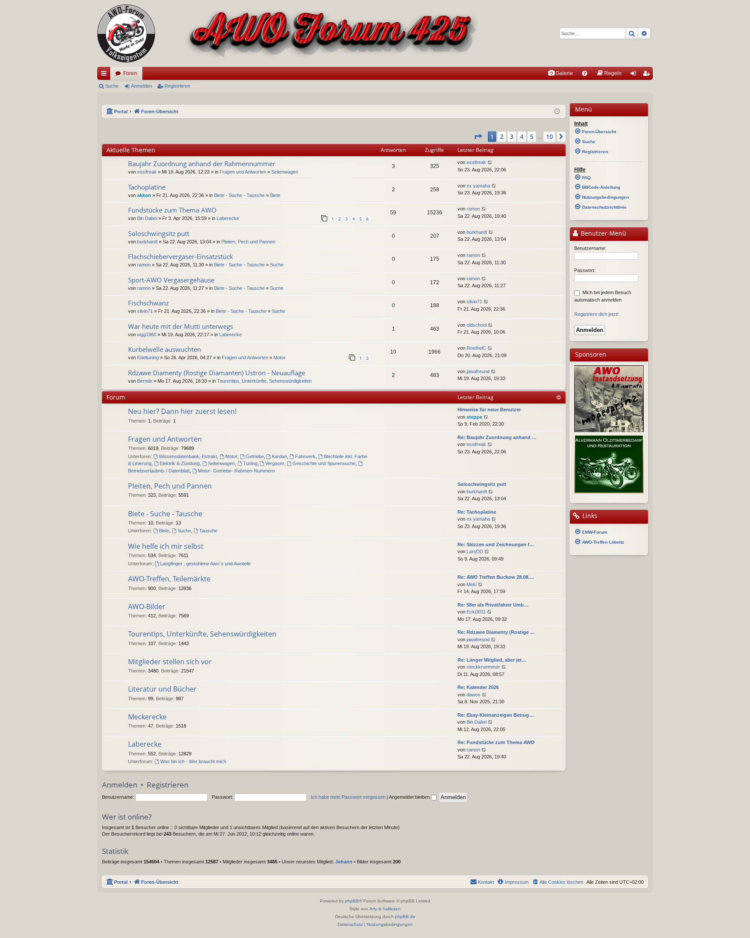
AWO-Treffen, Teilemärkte (169, 579)
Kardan (279, 456)
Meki (472, 584)
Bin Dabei (147, 218)
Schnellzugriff (105, 75)
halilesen (392, 908)
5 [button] (531, 136)
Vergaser (274, 463)
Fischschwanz (148, 302)
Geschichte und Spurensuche (324, 463)
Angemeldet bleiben (410, 797)
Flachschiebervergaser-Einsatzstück (180, 256)
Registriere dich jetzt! (596, 314)
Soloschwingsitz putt (158, 233)
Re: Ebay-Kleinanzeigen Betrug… (495, 715)
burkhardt (147, 241)
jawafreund (478, 371)
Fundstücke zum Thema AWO (172, 210)
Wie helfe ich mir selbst (166, 546)
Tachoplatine (146, 187)
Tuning (250, 463)
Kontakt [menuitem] (486, 882)
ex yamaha (478, 185)
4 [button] (521, 136)
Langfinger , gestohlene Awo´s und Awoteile (205, 563)
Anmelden (141, 86)
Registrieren (177, 86)
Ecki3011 (476, 611)
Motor (279, 357)
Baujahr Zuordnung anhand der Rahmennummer (201, 163)
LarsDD (475, 551)
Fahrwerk (305, 456)
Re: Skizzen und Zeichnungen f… (495, 544)
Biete (275, 195)
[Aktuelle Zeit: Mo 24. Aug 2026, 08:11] (557, 112)
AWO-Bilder (146, 606)
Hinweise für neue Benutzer (489, 409)
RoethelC (476, 348)
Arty (373, 908)
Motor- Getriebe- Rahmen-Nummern (236, 470)
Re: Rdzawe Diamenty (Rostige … (496, 632)
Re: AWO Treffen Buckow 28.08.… (495, 577)
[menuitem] (560, 73)
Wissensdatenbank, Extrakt (188, 456)
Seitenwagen (284, 171)
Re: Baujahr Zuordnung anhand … (496, 437)
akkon (144, 195)
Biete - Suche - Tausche (239, 195)
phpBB (352, 901)
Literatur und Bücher (162, 689)
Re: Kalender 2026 (478, 687)
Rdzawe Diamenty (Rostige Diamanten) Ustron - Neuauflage (216, 372)
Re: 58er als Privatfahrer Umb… (493, 604)
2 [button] (501, 136)
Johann (343, 861)
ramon (473, 208)
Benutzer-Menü (602, 233)
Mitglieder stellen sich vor (170, 661)
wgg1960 (146, 334)
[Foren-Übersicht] (288, 33)
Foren (130, 73)
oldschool (477, 325)
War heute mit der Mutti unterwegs (180, 326)
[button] (477, 136)
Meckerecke (147, 717)
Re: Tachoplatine (476, 512)
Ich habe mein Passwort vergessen (348, 797)
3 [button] (511, 136)
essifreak (147, 171)
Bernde (144, 381)
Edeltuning (148, 357)
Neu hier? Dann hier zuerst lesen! (182, 411)
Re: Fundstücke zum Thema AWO (496, 742)
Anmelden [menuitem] (635, 75)
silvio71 (145, 311)
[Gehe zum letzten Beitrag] (490, 162)
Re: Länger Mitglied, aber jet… (491, 660)
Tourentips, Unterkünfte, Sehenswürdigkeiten (264, 381)
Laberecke (228, 218)
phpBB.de (405, 916)
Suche (111, 86)
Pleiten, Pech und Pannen (248, 241)
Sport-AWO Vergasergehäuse (171, 279)
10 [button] (549, 136)
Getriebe (255, 456)
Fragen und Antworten (243, 171)
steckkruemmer (483, 666)
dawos (473, 694)
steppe (474, 417)
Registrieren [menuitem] (648, 75)
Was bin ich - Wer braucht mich (193, 761)
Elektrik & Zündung (180, 463)
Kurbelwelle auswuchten (164, 349)
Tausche (208, 530)
